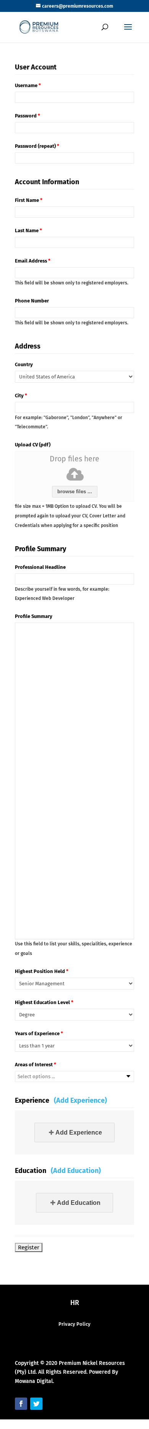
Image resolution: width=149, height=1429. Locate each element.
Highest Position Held (41, 971)
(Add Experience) (80, 1100)
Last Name (28, 230)
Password (27, 116)
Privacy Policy (74, 1324)
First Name (28, 200)
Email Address (32, 261)
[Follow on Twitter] (36, 1404)
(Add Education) (76, 1170)
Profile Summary (33, 616)
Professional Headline (40, 567)
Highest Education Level (44, 1002)
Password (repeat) (37, 146)
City (21, 395)
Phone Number (32, 301)
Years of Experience (39, 1033)
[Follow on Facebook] (21, 1404)
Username (28, 85)
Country (24, 364)
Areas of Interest (35, 1064)
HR (74, 1302)
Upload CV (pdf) (32, 445)
